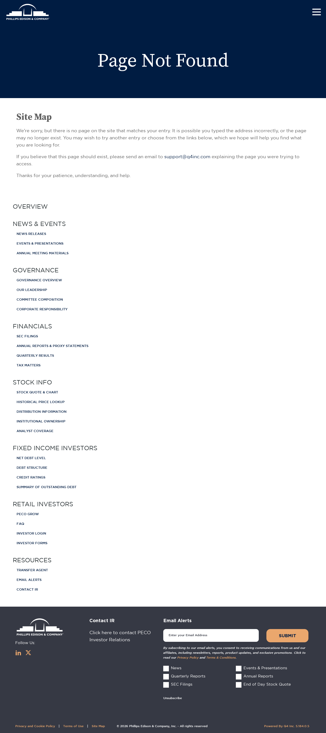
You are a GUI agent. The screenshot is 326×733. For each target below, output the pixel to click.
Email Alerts (29, 580)
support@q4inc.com (187, 156)
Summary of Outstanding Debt (46, 487)
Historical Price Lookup (41, 402)
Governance (36, 270)
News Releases (31, 234)
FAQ (20, 524)
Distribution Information (41, 411)
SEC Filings (27, 336)
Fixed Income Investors (55, 448)
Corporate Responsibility (42, 309)
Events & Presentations (40, 243)
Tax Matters (28, 365)
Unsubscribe (172, 698)
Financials (32, 326)
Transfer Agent (32, 570)
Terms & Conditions (221, 657)
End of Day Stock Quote (267, 684)
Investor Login (31, 533)
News (176, 668)
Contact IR (27, 589)
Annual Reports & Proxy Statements (52, 346)
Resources (32, 560)
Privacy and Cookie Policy (35, 726)
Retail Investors (43, 504)
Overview (30, 206)
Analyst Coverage (35, 431)
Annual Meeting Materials (43, 253)
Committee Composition (40, 299)
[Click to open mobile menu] (316, 13)
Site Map (98, 726)
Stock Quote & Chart (37, 392)
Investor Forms (32, 543)
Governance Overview (39, 280)
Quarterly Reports (188, 676)
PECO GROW (28, 514)
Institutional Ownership (41, 421)
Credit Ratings (31, 477)
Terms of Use (73, 726)
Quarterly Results (35, 355)
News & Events (39, 223)
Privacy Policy (188, 657)
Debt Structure (32, 468)
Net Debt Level (31, 458)
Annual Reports (258, 676)
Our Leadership (32, 290)
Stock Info (32, 382)
